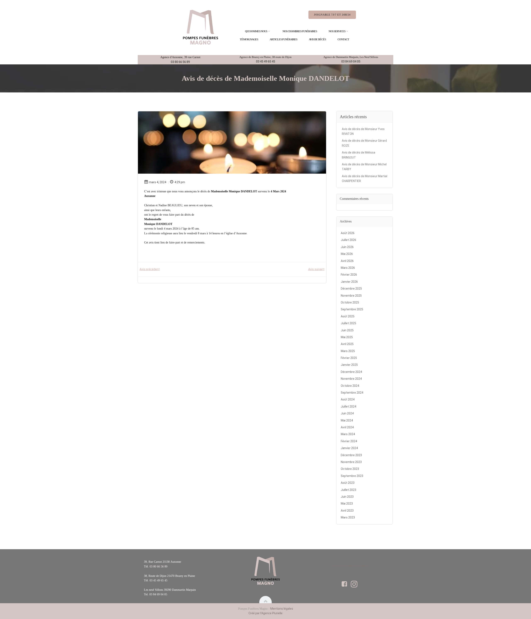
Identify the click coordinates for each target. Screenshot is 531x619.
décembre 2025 (351, 288)
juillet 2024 (348, 406)
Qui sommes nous (256, 31)
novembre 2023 (351, 462)
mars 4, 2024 (157, 182)
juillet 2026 (348, 240)
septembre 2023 (352, 476)
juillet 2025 (348, 323)
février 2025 (349, 358)
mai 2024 (347, 420)
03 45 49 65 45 (265, 61)
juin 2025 (347, 330)
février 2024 (349, 441)
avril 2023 (347, 510)
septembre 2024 (352, 392)
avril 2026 (347, 261)
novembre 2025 (351, 295)
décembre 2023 (351, 455)
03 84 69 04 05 (350, 61)
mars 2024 (348, 434)
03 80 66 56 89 (180, 62)
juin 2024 (347, 413)
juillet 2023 (348, 489)
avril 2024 (347, 427)
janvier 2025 (349, 364)
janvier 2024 (349, 448)
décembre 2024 (351, 371)
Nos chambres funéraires (300, 31)
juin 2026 (347, 247)
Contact (343, 39)
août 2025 (347, 316)
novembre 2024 (351, 378)
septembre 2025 (352, 309)
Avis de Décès (317, 39)
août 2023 (347, 482)
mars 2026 (348, 267)
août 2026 (347, 233)
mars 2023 (348, 517)
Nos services (337, 31)
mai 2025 (347, 337)
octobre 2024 (350, 385)
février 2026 (349, 274)
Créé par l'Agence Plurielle (265, 613)
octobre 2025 (350, 302)
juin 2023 (347, 496)
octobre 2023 (350, 468)
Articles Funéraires (283, 39)
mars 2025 (348, 351)
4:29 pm (179, 182)
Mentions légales (281, 608)
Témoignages (249, 39)
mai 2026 (347, 253)
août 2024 (347, 399)
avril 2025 (347, 344)
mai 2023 (347, 503)
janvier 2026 (349, 281)
